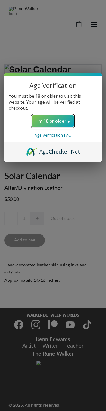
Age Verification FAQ (53, 135)
